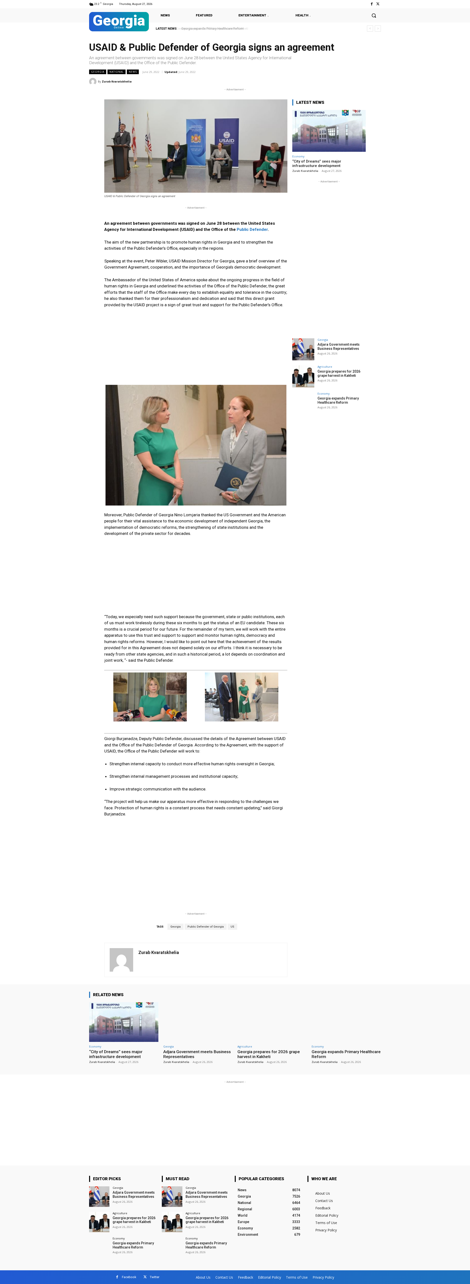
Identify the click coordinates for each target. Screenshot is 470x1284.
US (232, 926)
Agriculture (324, 366)
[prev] (370, 28)
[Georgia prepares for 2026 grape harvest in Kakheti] (303, 376)
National (116, 71)
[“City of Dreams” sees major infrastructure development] (329, 131)
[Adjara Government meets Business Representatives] (303, 349)
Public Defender (252, 229)
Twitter (154, 1277)
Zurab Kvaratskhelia (117, 81)
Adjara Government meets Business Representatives (338, 346)
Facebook (129, 1277)
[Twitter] (378, 4)
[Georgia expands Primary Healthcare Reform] (303, 403)
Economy (298, 156)
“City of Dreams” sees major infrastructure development (316, 163)
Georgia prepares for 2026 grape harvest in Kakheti (338, 373)
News (133, 71)
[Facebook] (372, 4)
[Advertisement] (195, 348)
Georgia (97, 71)
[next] (378, 28)
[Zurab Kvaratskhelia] (93, 81)
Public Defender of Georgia (206, 926)
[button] (374, 15)
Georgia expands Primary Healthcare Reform (211, 28)
